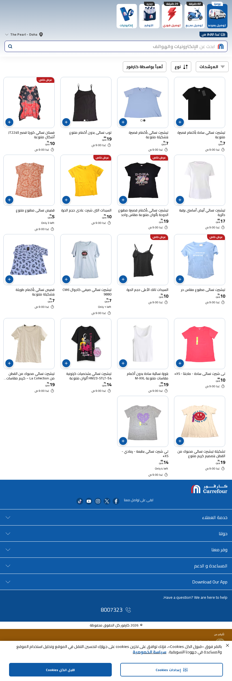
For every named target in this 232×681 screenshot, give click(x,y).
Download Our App (209, 582)
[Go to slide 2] (141, 120)
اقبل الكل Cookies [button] (60, 670)
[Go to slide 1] (144, 120)
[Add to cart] (179, 122)
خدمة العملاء (214, 517)
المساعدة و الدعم (210, 565)
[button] (227, 645)
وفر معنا (219, 549)
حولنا (223, 533)
